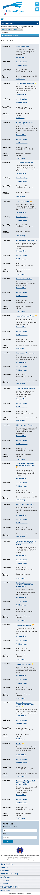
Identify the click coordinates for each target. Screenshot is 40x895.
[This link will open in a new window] (20, 849)
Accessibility (5, 880)
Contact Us (5, 871)
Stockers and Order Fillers (25, 316)
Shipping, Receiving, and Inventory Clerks (24, 123)
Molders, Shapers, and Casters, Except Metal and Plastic (25, 704)
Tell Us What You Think (9, 887)
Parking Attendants (22, 46)
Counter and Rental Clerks (25, 504)
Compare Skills (21, 57)
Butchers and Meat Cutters (25, 353)
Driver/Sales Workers (9, 30)
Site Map (4, 884)
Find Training (20, 79)
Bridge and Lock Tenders (24, 425)
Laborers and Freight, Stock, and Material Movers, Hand (26, 464)
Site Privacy (5, 877)
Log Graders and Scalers (24, 162)
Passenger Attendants (23, 625)
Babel (2, 19)
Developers (5, 890)
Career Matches (7, 23)
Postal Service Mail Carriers (25, 388)
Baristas (18, 744)
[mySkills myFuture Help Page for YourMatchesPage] (37, 4)
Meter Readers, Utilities (24, 279)
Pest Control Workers (23, 664)
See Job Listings (21, 62)
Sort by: (3, 41)
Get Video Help (6, 864)
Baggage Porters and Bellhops (26, 240)
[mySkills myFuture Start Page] (12, 8)
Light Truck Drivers (22, 201)
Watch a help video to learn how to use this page (37, 9)
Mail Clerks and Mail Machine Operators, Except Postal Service (26, 542)
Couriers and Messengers (25, 83)
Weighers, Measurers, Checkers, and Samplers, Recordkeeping (24, 584)
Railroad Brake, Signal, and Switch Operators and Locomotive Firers (25, 782)
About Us (4, 867)
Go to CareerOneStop (9, 874)
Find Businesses (21, 65)
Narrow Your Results (11, 35)
